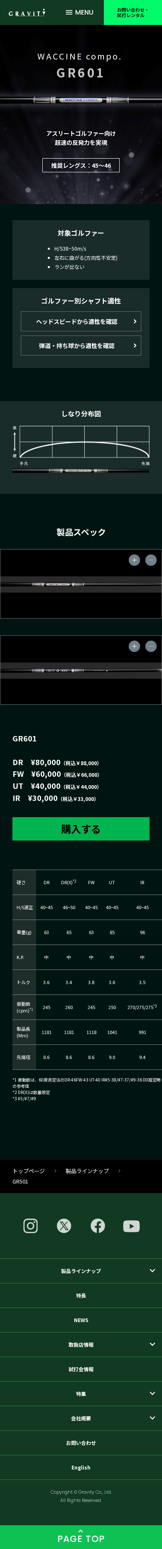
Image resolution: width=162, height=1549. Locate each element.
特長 (81, 1295)
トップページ (28, 1171)
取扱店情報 (81, 1344)
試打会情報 (81, 1368)
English (81, 1467)
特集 (81, 1393)
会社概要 (81, 1418)
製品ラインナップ (87, 1171)
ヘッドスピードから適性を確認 (77, 321)
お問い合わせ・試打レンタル (133, 12)
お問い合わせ (81, 1442)
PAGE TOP (81, 1538)
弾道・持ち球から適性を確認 (77, 345)
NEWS (81, 1319)
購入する (81, 828)
